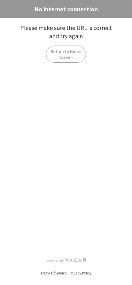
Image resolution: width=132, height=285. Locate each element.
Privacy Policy (80, 272)
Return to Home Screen (66, 54)
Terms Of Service (54, 272)
